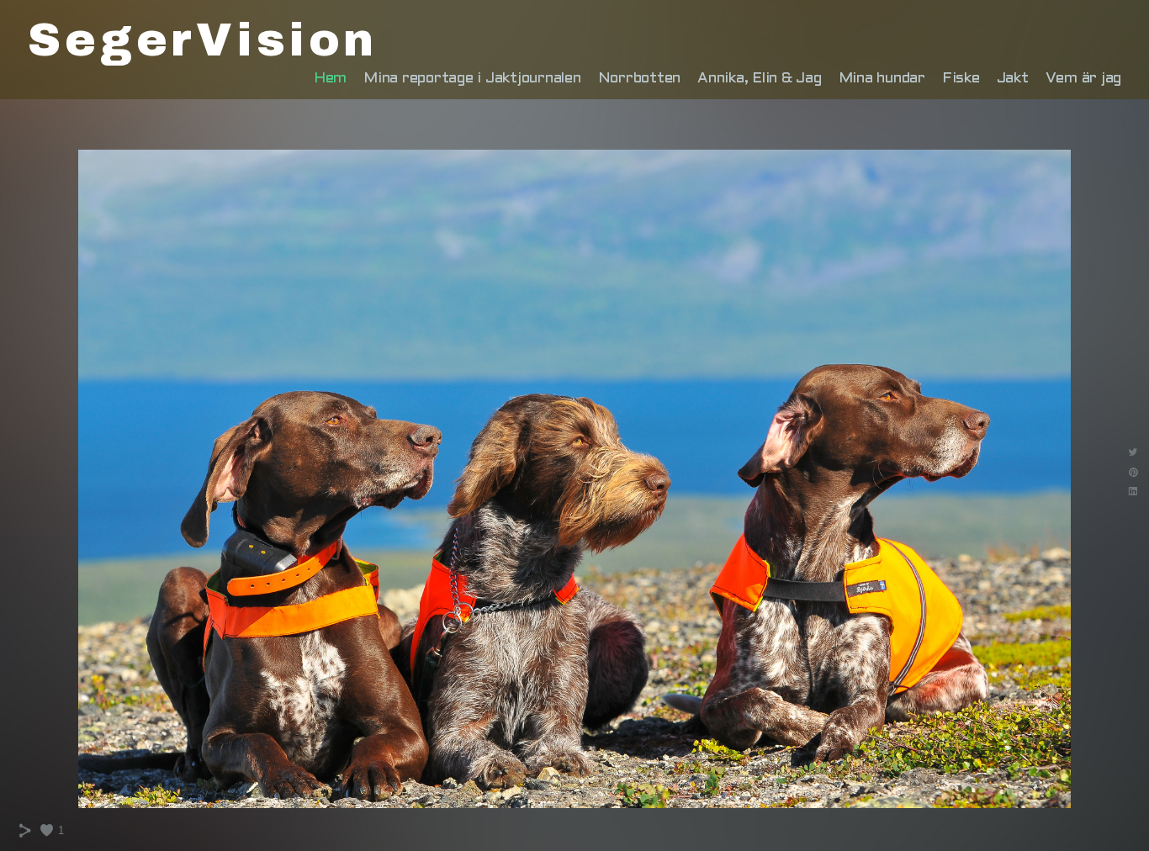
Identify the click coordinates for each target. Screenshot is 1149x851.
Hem (330, 78)
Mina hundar (882, 78)
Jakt (1013, 78)
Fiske (961, 78)
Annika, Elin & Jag (759, 78)
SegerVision (203, 40)
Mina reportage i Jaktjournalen (472, 78)
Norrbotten (639, 78)
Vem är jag (1084, 78)
